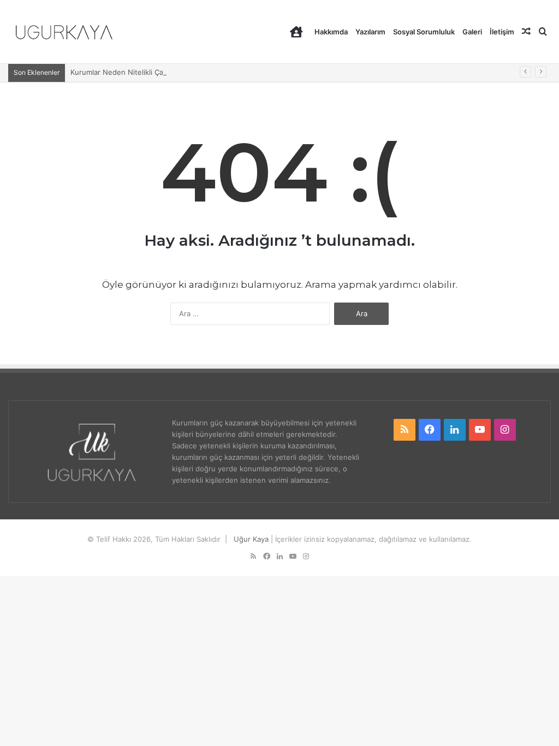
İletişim (502, 31)
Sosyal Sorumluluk (424, 31)
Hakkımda (331, 31)
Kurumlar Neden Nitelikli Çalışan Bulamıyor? (143, 72)
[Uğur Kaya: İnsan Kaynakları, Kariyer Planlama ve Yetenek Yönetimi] (64, 32)
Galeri (472, 31)
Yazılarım (370, 31)
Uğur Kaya (251, 539)
